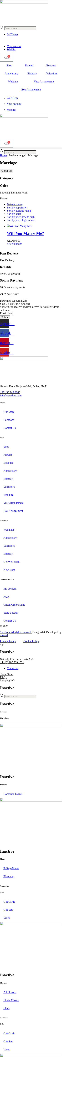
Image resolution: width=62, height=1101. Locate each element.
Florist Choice (11, 1000)
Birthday (32, 73)
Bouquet (51, 65)
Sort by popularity (17, 207)
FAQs (3, 677)
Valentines (51, 73)
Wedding (13, 81)
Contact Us (9, 427)
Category (6, 178)
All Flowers (9, 992)
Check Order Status (14, 604)
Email (3, 313)
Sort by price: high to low (21, 220)
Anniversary (11, 73)
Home (3, 155)
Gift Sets (8, 909)
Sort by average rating (19, 210)
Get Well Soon (11, 561)
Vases (6, 917)
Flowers (29, 65)
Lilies (6, 1008)
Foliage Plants (11, 868)
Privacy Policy (8, 641)
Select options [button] (14, 243)
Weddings (8, 529)
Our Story (8, 411)
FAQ (6, 596)
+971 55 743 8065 (10, 392)
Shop (9, 65)
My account (9, 588)
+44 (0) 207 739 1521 (12, 662)
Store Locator (10, 612)
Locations (8, 419)
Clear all (6, 170)
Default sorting (15, 204)
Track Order (6, 674)
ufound (4, 635)
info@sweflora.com (11, 395)
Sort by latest (14, 213)
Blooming (8, 876)
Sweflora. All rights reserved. (16, 632)
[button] (31, 148)
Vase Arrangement (13, 502)
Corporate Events (12, 793)
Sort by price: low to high (21, 216)
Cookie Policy (31, 641)
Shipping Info (7, 680)
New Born (9, 569)
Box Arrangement (31, 89)
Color (4, 185)
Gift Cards (9, 901)
